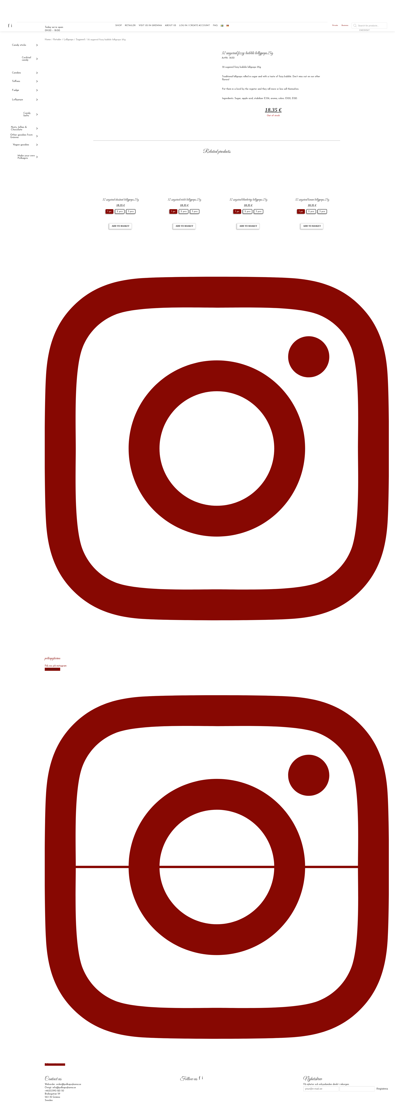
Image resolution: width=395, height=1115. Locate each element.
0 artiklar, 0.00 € (378, 27)
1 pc (109, 211)
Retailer (130, 25)
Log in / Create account (194, 25)
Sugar (238, 98)
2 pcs (120, 211)
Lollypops (68, 40)
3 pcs (131, 211)
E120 (294, 98)
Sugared (80, 40)
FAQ (215, 25)
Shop (118, 25)
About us (170, 25)
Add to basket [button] (120, 226)
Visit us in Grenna (150, 25)
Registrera (382, 1088)
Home (48, 40)
